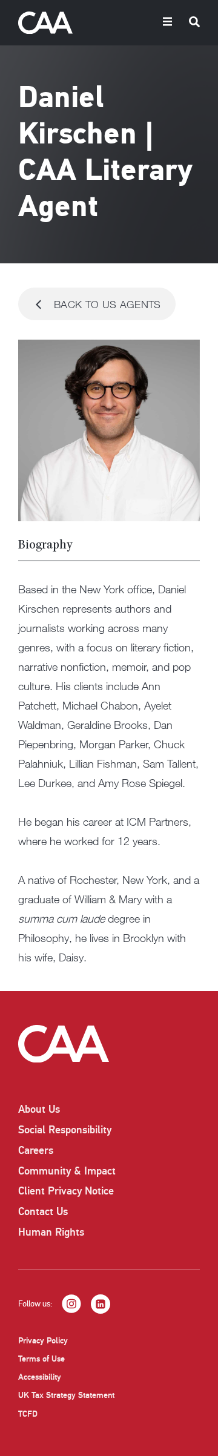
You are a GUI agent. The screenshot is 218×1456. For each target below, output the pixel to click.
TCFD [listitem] (28, 1414)
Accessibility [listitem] (39, 1377)
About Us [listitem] (39, 1109)
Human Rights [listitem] (51, 1232)
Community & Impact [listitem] (67, 1171)
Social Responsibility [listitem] (64, 1129)
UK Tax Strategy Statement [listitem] (66, 1395)
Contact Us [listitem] (43, 1211)
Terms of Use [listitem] (41, 1359)
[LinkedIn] (100, 1304)
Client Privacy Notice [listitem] (66, 1190)
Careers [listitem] (35, 1150)
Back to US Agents (107, 304)
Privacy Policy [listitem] (43, 1341)
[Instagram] (71, 1304)
